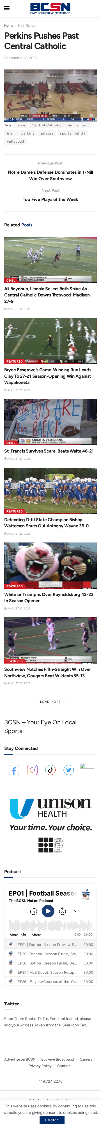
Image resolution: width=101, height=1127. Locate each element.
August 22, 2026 (19, 309)
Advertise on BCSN (20, 1059)
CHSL (10, 280)
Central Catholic (46, 125)
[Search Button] (94, 8)
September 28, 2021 (20, 58)
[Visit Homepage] (50, 8)
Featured (14, 361)
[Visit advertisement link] (50, 823)
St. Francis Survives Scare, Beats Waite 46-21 (49, 451)
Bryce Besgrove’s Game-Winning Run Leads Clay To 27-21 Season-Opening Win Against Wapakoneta (47, 376)
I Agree (52, 1120)
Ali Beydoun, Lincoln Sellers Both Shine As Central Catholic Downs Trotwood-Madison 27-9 (47, 295)
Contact (64, 1066)
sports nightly (72, 133)
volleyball (15, 141)
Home (8, 25)
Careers (86, 1059)
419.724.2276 (50, 1081)
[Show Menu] (7, 8)
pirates (47, 133)
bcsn (21, 125)
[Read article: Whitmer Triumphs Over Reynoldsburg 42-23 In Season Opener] (50, 565)
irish (11, 133)
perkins (28, 133)
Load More (50, 702)
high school (78, 125)
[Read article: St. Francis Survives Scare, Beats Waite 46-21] (50, 422)
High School (27, 25)
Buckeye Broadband (57, 1059)
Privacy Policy (40, 1066)
